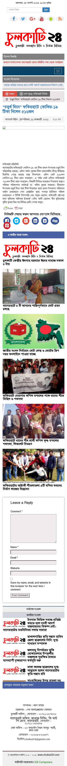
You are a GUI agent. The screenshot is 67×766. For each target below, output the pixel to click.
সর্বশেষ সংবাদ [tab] (33, 609)
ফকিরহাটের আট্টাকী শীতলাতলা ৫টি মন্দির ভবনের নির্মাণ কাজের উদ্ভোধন (32, 487)
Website (15, 568)
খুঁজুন (46, 10)
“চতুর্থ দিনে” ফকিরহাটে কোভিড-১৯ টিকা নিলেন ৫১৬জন (30, 109)
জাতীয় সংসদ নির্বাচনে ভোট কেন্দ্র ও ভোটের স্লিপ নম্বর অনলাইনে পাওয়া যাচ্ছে (31, 352)
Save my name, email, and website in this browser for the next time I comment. (30, 586)
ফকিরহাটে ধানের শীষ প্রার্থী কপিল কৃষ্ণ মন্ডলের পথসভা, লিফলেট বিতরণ (31, 442)
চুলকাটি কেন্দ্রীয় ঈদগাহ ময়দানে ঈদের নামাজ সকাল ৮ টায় (33, 262)
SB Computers (43, 762)
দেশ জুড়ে (28, 93)
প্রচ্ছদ (11, 93)
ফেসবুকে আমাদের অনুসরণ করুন (18, 685)
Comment (16, 511)
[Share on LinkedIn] (35, 221)
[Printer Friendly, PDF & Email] (13, 208)
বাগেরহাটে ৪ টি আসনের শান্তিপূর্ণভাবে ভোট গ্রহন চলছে (31, 307)
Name (14, 547)
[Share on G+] (25, 221)
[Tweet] (16, 221)
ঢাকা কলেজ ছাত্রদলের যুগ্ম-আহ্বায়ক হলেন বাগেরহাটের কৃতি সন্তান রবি (43, 670)
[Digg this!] (55, 221)
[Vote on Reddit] (44, 221)
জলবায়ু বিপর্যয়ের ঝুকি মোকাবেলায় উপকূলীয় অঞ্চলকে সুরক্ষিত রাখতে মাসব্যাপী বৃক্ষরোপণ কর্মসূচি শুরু (29, 655)
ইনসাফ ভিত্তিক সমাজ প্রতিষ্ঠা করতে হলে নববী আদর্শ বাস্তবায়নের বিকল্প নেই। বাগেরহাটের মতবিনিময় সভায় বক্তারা (32, 625)
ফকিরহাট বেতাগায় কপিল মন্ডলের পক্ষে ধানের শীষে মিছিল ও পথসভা (33, 397)
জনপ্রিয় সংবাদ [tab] (34, 615)
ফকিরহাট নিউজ (40, 93)
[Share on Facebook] (6, 221)
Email (14, 557)
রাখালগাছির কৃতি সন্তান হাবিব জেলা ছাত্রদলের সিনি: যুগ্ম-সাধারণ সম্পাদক (45, 640)
